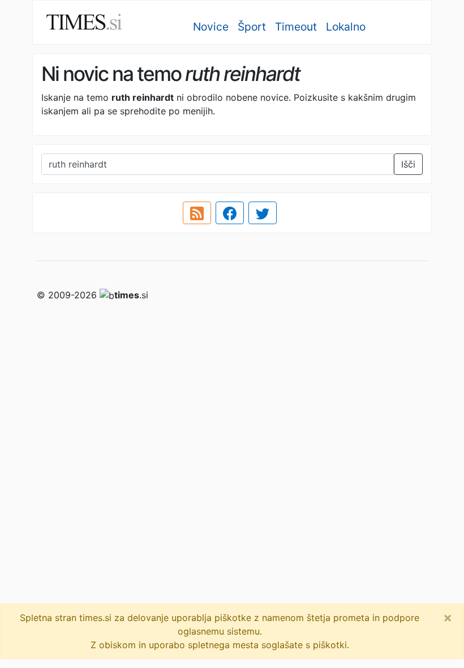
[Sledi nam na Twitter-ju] (262, 213)
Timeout (296, 26)
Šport (252, 26)
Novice (211, 26)
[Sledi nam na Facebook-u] (230, 213)
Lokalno (346, 26)
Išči (408, 164)
